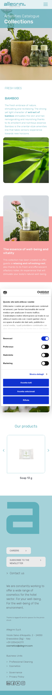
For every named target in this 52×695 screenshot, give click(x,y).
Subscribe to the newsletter (25, 562)
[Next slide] (48, 450)
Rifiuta (26, 400)
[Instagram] (23, 683)
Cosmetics (13, 666)
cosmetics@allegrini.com (19, 645)
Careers (18, 550)
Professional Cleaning (19, 661)
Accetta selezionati (26, 391)
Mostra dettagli (37, 374)
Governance (14, 672)
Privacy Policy (15, 676)
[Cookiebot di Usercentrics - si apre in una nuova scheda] (37, 292)
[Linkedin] (8, 683)
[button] (45, 4)
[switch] (45, 347)
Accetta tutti (26, 382)
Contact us (15, 573)
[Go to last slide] (3, 450)
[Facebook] (13, 683)
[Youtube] (18, 683)
